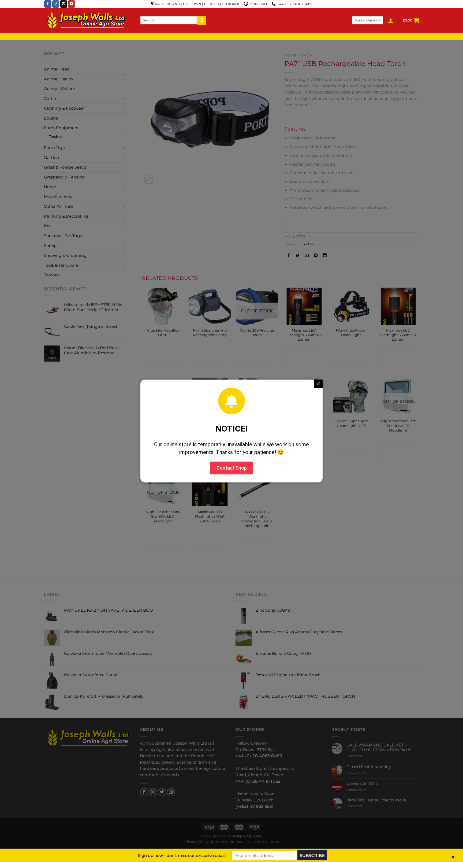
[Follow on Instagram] (55, 4)
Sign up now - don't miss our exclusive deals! (182, 855)
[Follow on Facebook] (47, 4)
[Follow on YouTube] (71, 4)
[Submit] (201, 20)
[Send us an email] (63, 4)
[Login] (390, 20)
